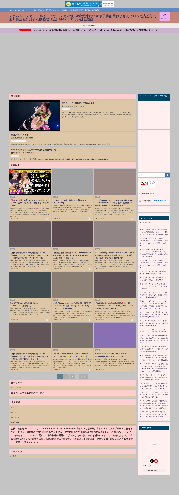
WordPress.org (15, 422)
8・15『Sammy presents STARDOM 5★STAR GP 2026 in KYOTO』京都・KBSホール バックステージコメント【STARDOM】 (72, 305)
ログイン (13, 407)
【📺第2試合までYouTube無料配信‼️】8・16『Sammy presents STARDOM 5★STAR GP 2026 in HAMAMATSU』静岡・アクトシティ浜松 (29, 255)
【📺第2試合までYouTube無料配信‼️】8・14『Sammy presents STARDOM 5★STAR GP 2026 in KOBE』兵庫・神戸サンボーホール (29, 356)
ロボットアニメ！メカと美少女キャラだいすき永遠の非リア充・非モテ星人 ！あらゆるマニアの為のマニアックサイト (154, 314)
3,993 (83, 376)
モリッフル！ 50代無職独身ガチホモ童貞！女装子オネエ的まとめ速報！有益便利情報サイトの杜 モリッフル (154, 394)
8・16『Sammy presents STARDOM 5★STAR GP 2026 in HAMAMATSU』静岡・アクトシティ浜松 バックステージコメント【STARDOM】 (114, 255)
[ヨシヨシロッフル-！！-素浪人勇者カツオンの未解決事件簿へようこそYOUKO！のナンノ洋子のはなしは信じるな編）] (154, 386)
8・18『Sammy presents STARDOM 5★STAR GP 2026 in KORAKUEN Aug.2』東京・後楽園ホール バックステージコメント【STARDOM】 (114, 202)
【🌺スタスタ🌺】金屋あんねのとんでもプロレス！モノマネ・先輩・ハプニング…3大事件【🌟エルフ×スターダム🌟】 (29, 202)
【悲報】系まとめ (18, 141)
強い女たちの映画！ (89, 25)
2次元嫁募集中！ (154, 470)
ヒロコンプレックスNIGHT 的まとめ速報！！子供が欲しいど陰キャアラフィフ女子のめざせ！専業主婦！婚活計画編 (154, 414)
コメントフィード (16, 417)
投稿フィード (14, 412)
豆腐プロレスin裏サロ (20, 135)
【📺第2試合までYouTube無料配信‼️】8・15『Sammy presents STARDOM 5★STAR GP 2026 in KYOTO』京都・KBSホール (114, 305)
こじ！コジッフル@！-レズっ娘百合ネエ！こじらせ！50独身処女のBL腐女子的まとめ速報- (153, 286)
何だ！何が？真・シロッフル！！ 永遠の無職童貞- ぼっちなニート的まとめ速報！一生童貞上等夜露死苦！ (154, 295)
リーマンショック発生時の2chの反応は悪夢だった (33, 150)
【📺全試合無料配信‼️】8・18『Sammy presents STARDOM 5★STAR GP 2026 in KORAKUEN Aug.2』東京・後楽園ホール (72, 255)
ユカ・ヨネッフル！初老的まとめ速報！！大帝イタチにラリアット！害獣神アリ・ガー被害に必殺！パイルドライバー (154, 349)
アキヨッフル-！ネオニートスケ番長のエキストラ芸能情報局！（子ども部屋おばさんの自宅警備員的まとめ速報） (154, 377)
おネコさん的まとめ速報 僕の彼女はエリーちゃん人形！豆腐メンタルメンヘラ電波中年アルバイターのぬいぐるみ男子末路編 (154, 232)
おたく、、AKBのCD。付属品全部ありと (80, 103)
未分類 (66, 109)
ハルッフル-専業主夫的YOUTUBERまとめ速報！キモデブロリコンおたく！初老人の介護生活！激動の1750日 (154, 323)
